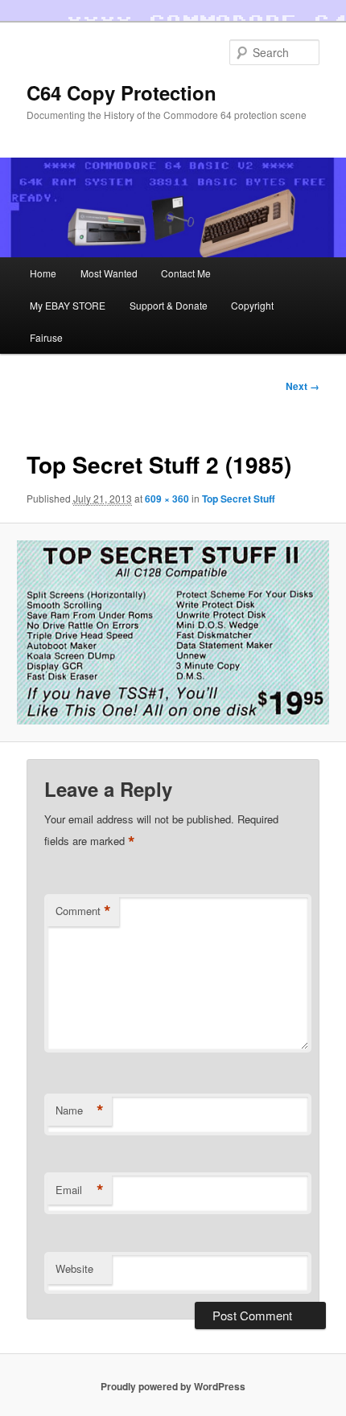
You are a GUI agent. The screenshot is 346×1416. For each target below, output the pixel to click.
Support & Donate (169, 305)
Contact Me (186, 273)
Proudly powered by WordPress (173, 1386)
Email (80, 1190)
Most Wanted (109, 273)
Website (74, 1268)
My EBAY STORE (67, 305)
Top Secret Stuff (238, 498)
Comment (83, 911)
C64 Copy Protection (121, 92)
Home (43, 273)
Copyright (252, 305)
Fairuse (46, 337)
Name (80, 1110)
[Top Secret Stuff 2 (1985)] (172, 632)
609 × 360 (167, 498)
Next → (302, 386)
